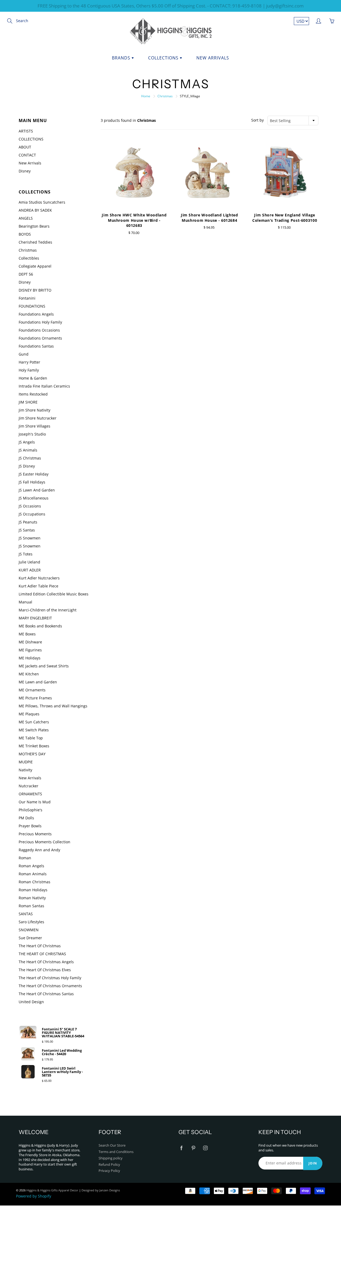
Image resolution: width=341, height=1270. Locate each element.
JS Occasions (30, 506)
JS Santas (27, 530)
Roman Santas (31, 905)
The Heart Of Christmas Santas (46, 993)
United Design (31, 1001)
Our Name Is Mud (35, 801)
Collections (164, 58)
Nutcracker (28, 785)
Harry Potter (29, 362)
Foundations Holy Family (40, 322)
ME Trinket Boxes (34, 745)
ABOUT (25, 147)
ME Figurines (30, 649)
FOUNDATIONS (32, 306)
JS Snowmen (29, 538)
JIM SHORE (28, 402)
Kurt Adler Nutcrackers (39, 577)
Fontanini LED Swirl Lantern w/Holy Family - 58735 (62, 1072)
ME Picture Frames (35, 697)
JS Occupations (32, 514)
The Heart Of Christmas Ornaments (50, 985)
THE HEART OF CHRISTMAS (42, 953)
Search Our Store (112, 1145)
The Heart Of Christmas (40, 945)
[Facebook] (181, 1147)
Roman (25, 857)
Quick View (134, 172)
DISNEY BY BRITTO (35, 290)
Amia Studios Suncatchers (42, 202)
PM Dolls (26, 817)
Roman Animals (33, 873)
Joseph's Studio (32, 434)
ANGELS (26, 218)
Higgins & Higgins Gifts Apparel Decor (52, 1190)
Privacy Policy (109, 1170)
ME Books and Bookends (40, 625)
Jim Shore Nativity (34, 410)
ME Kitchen (29, 673)
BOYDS (25, 234)
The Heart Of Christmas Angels (46, 961)
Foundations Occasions (39, 330)
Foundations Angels (36, 314)
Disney (25, 171)
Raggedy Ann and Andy (39, 849)
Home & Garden (33, 378)
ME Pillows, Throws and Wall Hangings (53, 705)
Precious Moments (35, 833)
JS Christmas (30, 458)
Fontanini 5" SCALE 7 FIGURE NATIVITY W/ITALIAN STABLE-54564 (63, 1032)
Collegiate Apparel (35, 266)
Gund (24, 354)
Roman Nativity (32, 897)
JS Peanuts (28, 522)
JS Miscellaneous (33, 498)
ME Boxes (27, 633)
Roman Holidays (33, 889)
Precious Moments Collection (44, 841)
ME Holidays (29, 657)
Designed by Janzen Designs (101, 1190)
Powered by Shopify (33, 1196)
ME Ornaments (32, 689)
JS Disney (27, 466)
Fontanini (27, 298)
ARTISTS (26, 131)
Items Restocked (33, 394)
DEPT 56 (26, 274)
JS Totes (26, 554)
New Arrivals (212, 58)
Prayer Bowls (30, 825)
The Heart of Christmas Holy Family (50, 977)
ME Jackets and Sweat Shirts (44, 665)
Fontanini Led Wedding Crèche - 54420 (62, 1052)
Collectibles (29, 258)
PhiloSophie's (30, 809)
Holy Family (29, 370)
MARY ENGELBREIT (35, 617)
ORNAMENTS (30, 793)
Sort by (257, 120)
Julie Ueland (29, 562)
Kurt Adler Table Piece (38, 585)
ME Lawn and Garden (38, 681)
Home (145, 96)
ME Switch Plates (34, 729)
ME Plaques (29, 713)
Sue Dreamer (30, 937)
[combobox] (292, 120)
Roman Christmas (34, 881)
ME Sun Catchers (34, 721)
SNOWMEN (29, 929)
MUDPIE (26, 761)
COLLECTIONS (31, 139)
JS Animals (28, 450)
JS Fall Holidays (32, 482)
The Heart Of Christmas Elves (45, 969)
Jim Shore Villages (34, 426)
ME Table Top (31, 737)
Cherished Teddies (35, 242)
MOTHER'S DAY (32, 753)
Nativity (25, 769)
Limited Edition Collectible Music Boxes (53, 593)
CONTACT (27, 155)
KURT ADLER (30, 569)
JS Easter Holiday (33, 474)
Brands (122, 58)
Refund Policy (109, 1164)
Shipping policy (111, 1158)
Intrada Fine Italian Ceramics (44, 386)
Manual (25, 601)
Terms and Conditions (116, 1152)
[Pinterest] (193, 1147)
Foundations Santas (36, 346)
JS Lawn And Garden (37, 490)
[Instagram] (205, 1147)
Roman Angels (31, 865)
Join (312, 1163)
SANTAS (26, 913)
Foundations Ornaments (40, 338)
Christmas (165, 96)
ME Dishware (30, 641)
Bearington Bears (34, 226)
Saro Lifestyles (31, 921)
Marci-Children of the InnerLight (47, 609)
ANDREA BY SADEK (35, 210)
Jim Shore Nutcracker (37, 418)
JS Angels (27, 442)
